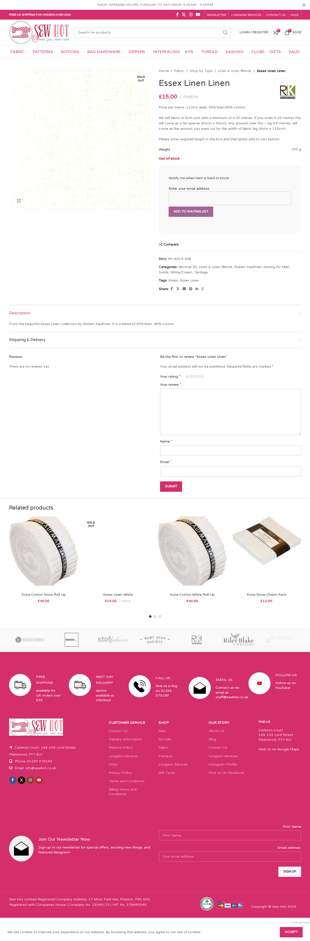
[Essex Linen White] (118, 553)
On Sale (165, 739)
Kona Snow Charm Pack (266, 594)
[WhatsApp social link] (203, 289)
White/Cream (181, 272)
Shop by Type (201, 71)
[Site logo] (39, 32)
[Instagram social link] (190, 14)
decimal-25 (187, 267)
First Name (292, 827)
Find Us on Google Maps (279, 749)
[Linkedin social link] (197, 289)
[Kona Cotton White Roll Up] (192, 553)
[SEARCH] (225, 32)
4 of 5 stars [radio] (198, 376)
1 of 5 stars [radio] (187, 376)
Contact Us (118, 731)
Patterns (166, 756)
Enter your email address (189, 188)
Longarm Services (123, 756)
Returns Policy (121, 747)
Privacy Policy (120, 773)
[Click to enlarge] (19, 201)
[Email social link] (184, 289)
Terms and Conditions (127, 781)
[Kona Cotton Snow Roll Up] (43, 553)
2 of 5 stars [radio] (191, 376)
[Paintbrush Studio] (280, 639)
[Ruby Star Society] (155, 639)
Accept (291, 932)
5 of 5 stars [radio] (202, 376)
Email (166, 461)
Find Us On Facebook (226, 773)
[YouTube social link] (198, 14)
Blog (212, 739)
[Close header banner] (304, 5)
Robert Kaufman (247, 267)
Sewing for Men (276, 267)
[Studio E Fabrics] (71, 639)
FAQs (113, 764)
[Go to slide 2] (155, 616)
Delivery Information (125, 739)
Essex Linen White (118, 594)
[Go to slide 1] (150, 616)
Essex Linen (189, 280)
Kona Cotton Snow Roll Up (44, 594)
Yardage (201, 272)
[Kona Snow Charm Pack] (266, 553)
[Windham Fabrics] (30, 639)
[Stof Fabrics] (113, 639)
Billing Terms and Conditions (122, 791)
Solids (164, 272)
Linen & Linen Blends (234, 71)
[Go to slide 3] (160, 616)
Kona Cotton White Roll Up (192, 594)
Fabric (179, 71)
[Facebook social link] (177, 14)
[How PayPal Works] (230, 905)
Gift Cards (167, 773)
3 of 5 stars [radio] (195, 376)
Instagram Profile (223, 764)
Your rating (170, 376)
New (162, 731)
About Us (216, 731)
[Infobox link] (35, 692)
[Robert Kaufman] (197, 639)
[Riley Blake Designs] (238, 639)
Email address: (289, 848)
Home (164, 71)
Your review (170, 384)
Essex (173, 280)
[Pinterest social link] (190, 289)
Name (166, 441)
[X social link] (183, 14)
